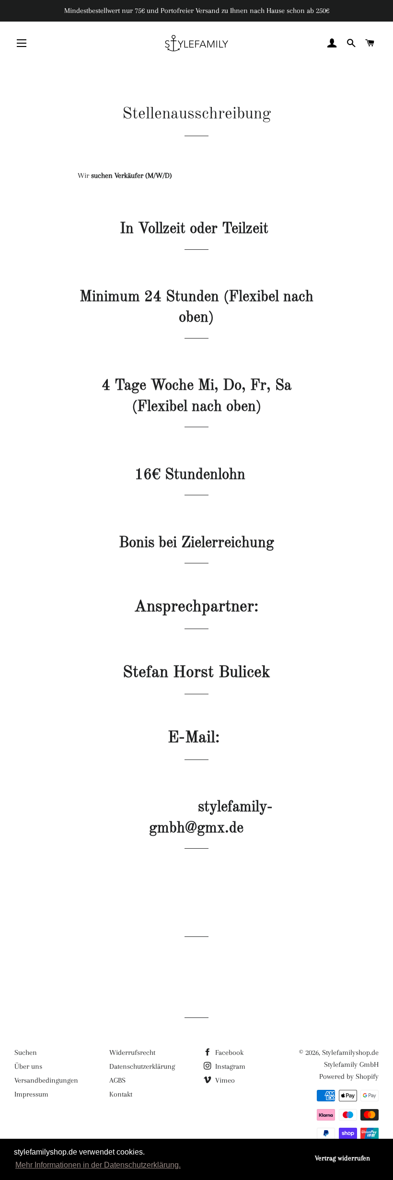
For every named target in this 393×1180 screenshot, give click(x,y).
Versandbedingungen (46, 1080)
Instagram (229, 1066)
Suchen (25, 1052)
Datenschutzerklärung (142, 1066)
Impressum (31, 1094)
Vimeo (224, 1080)
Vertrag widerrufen (342, 1158)
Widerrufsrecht (132, 1052)
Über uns (28, 1066)
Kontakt (120, 1094)
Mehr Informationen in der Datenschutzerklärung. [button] (98, 1165)
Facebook (228, 1052)
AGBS (117, 1080)
